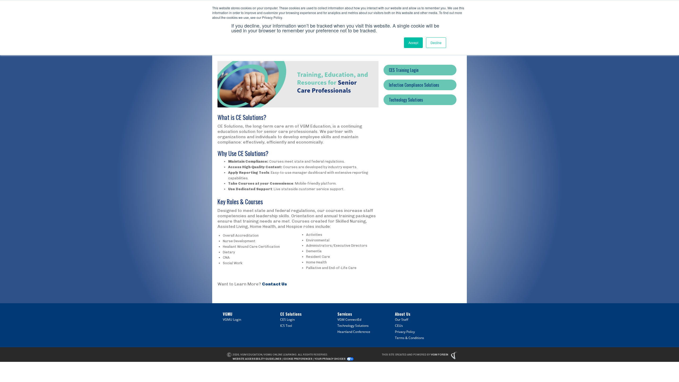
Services (344, 314)
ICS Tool (286, 325)
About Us (402, 314)
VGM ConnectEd (349, 319)
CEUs (399, 325)
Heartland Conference (353, 331)
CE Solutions (291, 314)
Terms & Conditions (409, 338)
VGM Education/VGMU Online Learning (268, 354)
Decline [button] (436, 42)
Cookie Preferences (297, 359)
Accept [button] (413, 42)
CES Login (287, 319)
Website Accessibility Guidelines (257, 359)
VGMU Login (232, 319)
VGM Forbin (439, 354)
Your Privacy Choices (330, 359)
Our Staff (401, 319)
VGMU (227, 314)
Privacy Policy (405, 331)
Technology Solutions (353, 325)
